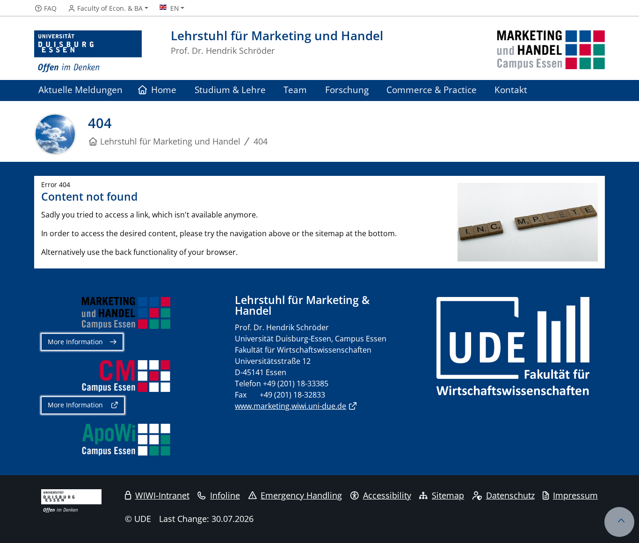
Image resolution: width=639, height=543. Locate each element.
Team (295, 89)
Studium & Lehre (230, 89)
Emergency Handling (301, 495)
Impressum (575, 495)
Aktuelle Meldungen (80, 89)
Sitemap (448, 495)
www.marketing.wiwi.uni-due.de (290, 406)
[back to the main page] (551, 51)
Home (163, 89)
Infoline (225, 495)
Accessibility (387, 495)
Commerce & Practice (431, 89)
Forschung (347, 89)
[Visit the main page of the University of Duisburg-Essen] (88, 51)
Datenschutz (510, 495)
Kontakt (510, 89)
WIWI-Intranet (162, 495)
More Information (75, 341)
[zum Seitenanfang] (619, 522)
